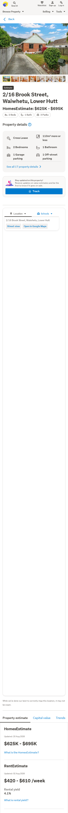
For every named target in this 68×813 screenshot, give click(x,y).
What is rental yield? (16, 800)
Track (36, 191)
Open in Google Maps (35, 226)
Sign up (52, 5)
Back (11, 19)
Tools (59, 11)
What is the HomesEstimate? (21, 752)
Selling (47, 11)
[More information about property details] (30, 125)
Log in (61, 5)
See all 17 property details (22, 166)
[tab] (18, 213)
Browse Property (12, 11)
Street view (13, 226)
